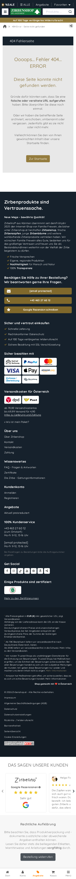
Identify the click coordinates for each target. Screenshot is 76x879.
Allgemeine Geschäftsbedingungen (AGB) (25, 703)
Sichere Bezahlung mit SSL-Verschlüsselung (34, 344)
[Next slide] (73, 791)
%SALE (10, 4)
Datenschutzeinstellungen (17, 714)
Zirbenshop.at (19, 230)
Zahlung (9, 452)
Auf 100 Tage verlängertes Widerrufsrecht (38, 20)
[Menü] (5, 11)
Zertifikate (10, 472)
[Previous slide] (2, 791)
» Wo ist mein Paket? (16, 422)
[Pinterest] (34, 571)
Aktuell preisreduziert (17, 512)
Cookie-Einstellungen (15, 737)
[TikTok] (20, 571)
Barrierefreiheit (12, 725)
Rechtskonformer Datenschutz (26, 334)
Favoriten (60, 4)
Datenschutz (10, 709)
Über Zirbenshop (14, 436)
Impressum (10, 697)
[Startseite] (5, 26)
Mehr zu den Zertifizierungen (21, 598)
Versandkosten (13, 447)
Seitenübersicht (12, 731)
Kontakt (8, 442)
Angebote (42, 4)
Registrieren (11, 498)
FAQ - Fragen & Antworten (20, 467)
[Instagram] (14, 571)
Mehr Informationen (55, 678)
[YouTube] (27, 571)
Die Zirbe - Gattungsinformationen (24, 477)
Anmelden (10, 492)
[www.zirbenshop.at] (25, 11)
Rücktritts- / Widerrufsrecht (18, 720)
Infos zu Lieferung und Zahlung (22, 414)
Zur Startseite (38, 158)
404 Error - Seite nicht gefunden (28, 26)
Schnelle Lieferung (19, 328)
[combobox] (58, 11)
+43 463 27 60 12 (15, 528)
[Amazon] (40, 571)
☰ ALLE (25, 4)
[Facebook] (7, 571)
